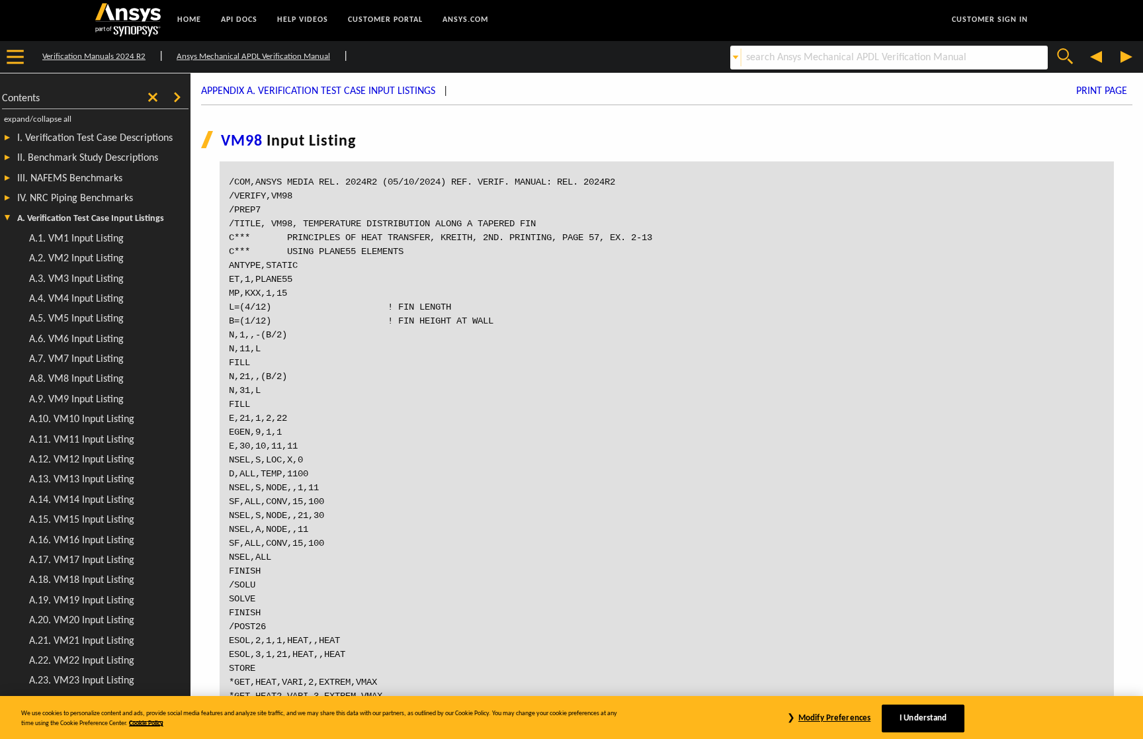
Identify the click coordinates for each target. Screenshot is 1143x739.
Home (189, 20)
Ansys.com (465, 20)
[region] (571, 717)
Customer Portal (385, 20)
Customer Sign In (990, 20)
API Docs (239, 20)
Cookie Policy (146, 723)
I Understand (923, 718)
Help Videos (302, 20)
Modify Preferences (834, 718)
